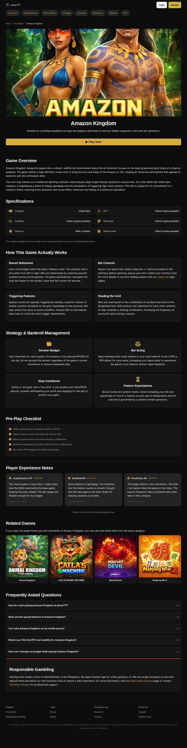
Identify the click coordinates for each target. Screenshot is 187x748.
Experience (97, 13)
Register (175, 5)
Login (161, 5)
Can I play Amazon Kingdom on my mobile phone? (36, 628)
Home (8, 23)
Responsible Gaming (141, 680)
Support (142, 712)
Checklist (81, 13)
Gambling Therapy (19, 684)
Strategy (67, 13)
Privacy (97, 716)
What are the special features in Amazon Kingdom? (37, 616)
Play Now (95, 141)
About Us (98, 712)
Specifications (30, 13)
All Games (19, 23)
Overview (12, 13)
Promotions (11, 712)
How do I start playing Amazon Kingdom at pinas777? (38, 605)
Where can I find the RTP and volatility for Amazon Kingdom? (42, 639)
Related (113, 13)
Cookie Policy (144, 716)
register (161, 276)
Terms (53, 716)
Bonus (53, 712)
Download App (101, 707)
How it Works (50, 13)
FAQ (125, 13)
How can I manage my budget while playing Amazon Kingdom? (43, 651)
